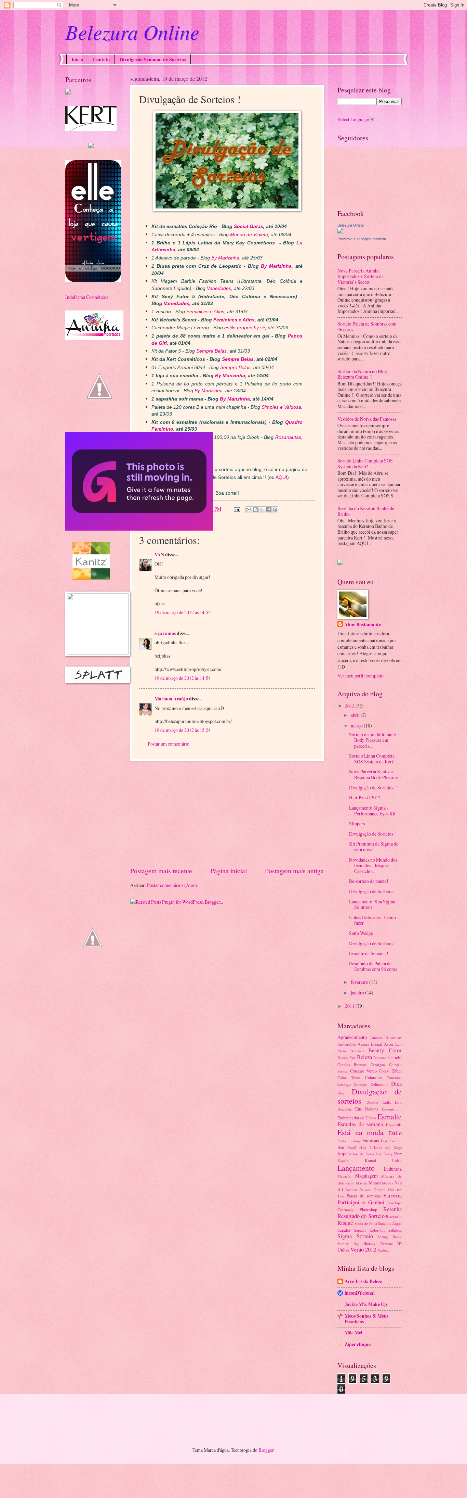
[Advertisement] (227, 813)
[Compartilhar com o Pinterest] (274, 509)
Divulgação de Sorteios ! (372, 787)
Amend (376, 1037)
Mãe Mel (353, 1332)
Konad (370, 1160)
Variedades (219, 288)
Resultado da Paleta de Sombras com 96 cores (373, 966)
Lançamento (356, 1168)
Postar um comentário (168, 743)
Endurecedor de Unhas (356, 1117)
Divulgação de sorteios (369, 1096)
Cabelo (395, 1057)
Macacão (344, 1176)
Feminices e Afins (205, 311)
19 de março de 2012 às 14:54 (183, 678)
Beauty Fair (346, 1057)
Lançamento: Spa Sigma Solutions (372, 904)
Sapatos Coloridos (369, 1230)
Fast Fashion (391, 1140)
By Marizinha (225, 258)
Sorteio (365, 1236)
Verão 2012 (363, 1249)
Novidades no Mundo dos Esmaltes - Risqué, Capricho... (373, 865)
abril (356, 715)
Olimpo (380, 1189)
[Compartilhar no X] (261, 509)
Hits (362, 1147)
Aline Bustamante (362, 624)
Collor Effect (390, 1071)
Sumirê (343, 1243)
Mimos (375, 1182)
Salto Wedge (361, 933)
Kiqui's (342, 1160)
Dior (341, 1092)
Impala (344, 1153)
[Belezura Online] (340, 231)
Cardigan (378, 1064)
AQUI (281, 477)
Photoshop (368, 1209)
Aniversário (346, 1044)
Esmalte (389, 1116)
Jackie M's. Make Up (366, 1304)
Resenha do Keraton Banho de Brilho (365, 511)
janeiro (358, 992)
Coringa (344, 1084)
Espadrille (394, 1124)
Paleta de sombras (364, 1195)
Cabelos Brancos (351, 1064)
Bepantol (380, 1057)
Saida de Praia (366, 1223)
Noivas (365, 1189)
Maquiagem (366, 1175)
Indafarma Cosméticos (86, 297)
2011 (350, 1006)
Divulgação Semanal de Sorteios (153, 59)
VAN (159, 554)
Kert (398, 1153)
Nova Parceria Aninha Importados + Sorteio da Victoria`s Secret (360, 276)
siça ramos (165, 633)
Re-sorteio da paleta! (368, 881)
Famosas (370, 1140)
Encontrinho (392, 1109)
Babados (357, 1050)
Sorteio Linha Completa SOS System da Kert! (365, 463)
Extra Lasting (348, 1140)
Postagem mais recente (161, 870)
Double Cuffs (378, 1102)
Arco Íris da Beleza (364, 1281)
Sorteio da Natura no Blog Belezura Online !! (362, 374)
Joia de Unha (363, 1153)
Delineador (379, 1084)
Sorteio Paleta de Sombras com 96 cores (367, 326)
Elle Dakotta (367, 1109)
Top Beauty (364, 1243)
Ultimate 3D (390, 1243)
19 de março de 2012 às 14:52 (183, 612)
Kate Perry (384, 1153)
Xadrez (383, 1250)
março (357, 725)
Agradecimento (352, 1037)
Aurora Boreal (370, 1044)
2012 (350, 706)
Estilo (395, 1133)
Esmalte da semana (360, 1124)
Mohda (387, 1182)
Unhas (343, 1249)
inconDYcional (360, 1293)
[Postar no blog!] (255, 509)
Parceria (392, 1195)
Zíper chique (358, 1344)
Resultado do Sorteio (361, 1216)
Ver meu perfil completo (360, 675)
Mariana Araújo (171, 698)
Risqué (345, 1223)
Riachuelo (394, 1216)
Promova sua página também (361, 239)
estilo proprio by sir (244, 327)
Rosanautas (288, 437)
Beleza (364, 1057)
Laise (397, 1160)
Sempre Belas (211, 351)
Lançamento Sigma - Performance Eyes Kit (372, 810)
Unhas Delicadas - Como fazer (372, 920)
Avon (388, 1044)
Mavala (362, 1182)
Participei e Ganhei (360, 1202)
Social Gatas (248, 226)
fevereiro (360, 982)
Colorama (373, 1077)
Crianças (360, 1084)
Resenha (392, 1209)
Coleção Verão (363, 1071)
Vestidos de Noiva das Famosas (366, 419)
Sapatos (344, 1230)
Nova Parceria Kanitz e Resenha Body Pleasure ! (375, 774)
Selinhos (395, 1230)
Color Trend (348, 1077)
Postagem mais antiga (294, 870)
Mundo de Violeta (249, 234)
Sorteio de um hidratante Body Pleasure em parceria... (372, 740)
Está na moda (360, 1132)
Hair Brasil (346, 1147)
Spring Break (389, 1236)
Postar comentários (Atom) (173, 885)
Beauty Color (385, 1050)
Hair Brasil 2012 (365, 797)
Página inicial (228, 870)
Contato (101, 59)
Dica (396, 1084)
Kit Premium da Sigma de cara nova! (373, 846)
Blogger (265, 1450)
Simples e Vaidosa (281, 407)
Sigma (344, 1236)
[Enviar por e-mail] (248, 509)
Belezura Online (132, 31)
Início (77, 59)
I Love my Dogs (386, 1147)
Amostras (393, 1037)
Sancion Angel (390, 1223)
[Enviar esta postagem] (236, 509)
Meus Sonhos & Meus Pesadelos (366, 1318)
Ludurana (393, 1169)
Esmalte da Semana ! (368, 953)
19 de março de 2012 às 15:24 (183, 730)
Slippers (357, 823)
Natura (351, 1189)
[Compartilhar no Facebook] (268, 509)
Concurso (394, 1077)
